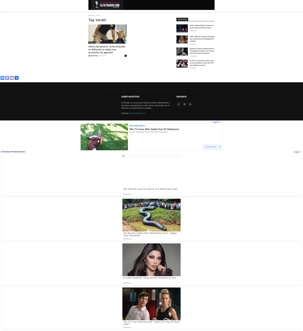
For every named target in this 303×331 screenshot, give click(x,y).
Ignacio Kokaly (93, 56)
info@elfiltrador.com (137, 113)
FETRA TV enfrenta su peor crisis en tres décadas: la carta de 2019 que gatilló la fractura (202, 63)
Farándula (92, 42)
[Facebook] (178, 104)
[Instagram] (184, 104)
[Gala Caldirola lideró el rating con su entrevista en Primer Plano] (182, 28)
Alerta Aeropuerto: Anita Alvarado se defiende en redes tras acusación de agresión (106, 49)
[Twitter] (190, 104)
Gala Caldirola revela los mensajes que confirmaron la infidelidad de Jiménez (202, 39)
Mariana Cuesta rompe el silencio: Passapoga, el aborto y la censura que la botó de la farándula (202, 51)
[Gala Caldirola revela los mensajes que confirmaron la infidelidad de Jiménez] (182, 39)
